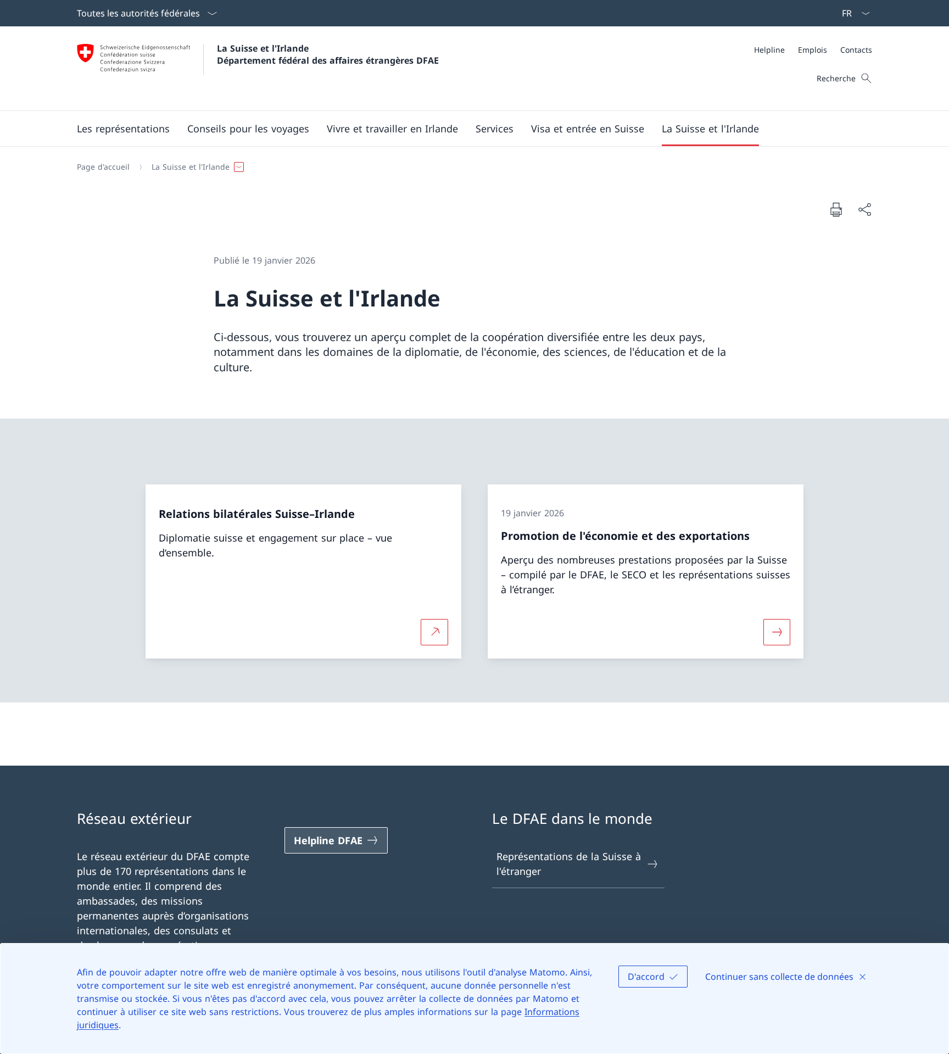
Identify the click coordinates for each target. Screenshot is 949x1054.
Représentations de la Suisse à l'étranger (568, 864)
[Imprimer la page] (836, 209)
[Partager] (864, 209)
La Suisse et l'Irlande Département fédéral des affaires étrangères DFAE (328, 54)
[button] (123, 128)
